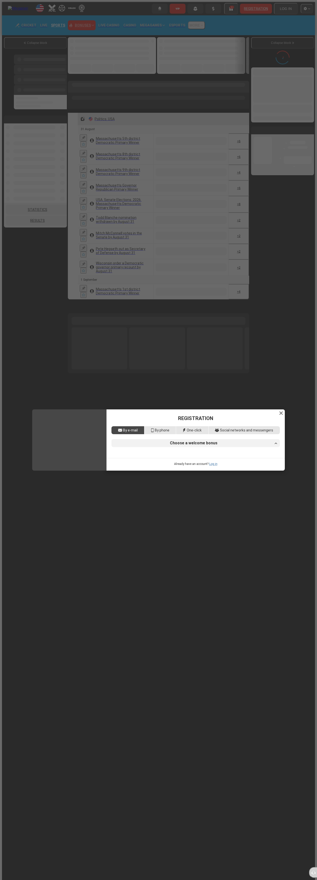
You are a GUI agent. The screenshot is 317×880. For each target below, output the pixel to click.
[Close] (281, 379)
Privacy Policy (258, 478)
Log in (213, 498)
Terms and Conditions (226, 478)
